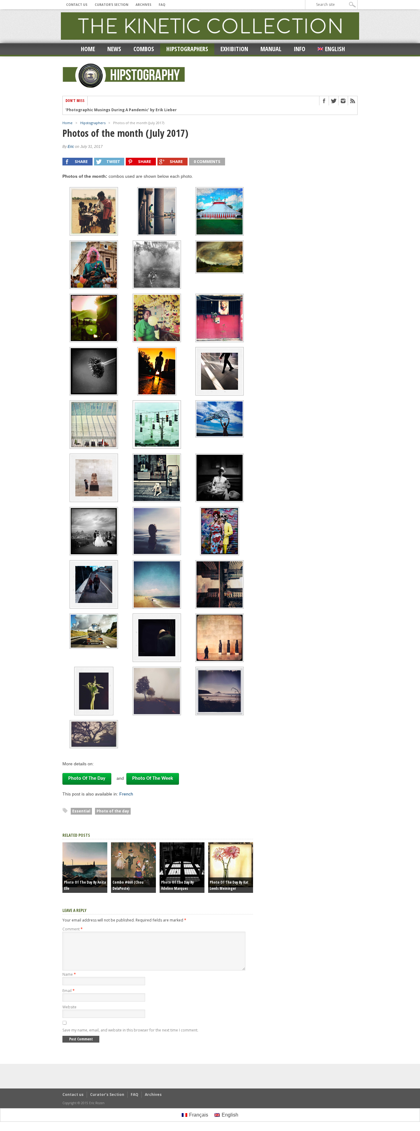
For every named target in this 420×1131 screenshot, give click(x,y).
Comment (72, 929)
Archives (143, 4)
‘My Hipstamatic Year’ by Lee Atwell (100, 110)
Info (299, 49)
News (114, 49)
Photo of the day (86, 778)
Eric (71, 146)
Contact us (76, 4)
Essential (81, 811)
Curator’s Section (111, 4)
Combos (143, 49)
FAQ (162, 4)
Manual (270, 49)
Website (69, 1007)
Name (69, 974)
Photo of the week (152, 778)
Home (88, 49)
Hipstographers (187, 49)
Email (68, 990)
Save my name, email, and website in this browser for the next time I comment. (130, 1030)
